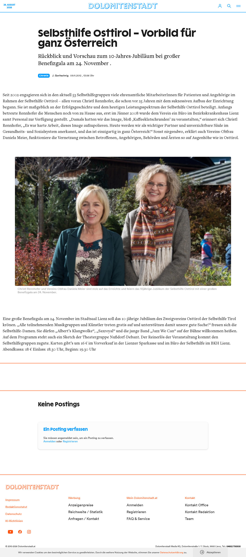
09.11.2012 (75, 75)
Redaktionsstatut (16, 507)
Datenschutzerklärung (171, 552)
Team (189, 519)
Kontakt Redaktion (199, 512)
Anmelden (49, 441)
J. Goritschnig (60, 75)
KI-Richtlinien (14, 521)
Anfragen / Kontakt (83, 519)
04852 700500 (234, 546)
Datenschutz (13, 514)
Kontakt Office (196, 505)
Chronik (43, 76)
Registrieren (70, 441)
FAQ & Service (138, 519)
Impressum (12, 500)
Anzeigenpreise (80, 505)
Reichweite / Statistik (85, 512)
